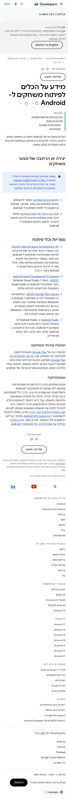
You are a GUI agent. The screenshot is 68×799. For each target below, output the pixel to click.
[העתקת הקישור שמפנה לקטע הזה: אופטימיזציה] (44, 378)
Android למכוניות (56, 605)
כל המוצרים (59, 762)
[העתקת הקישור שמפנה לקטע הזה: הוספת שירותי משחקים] (28, 346)
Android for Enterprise (53, 509)
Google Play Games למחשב (42, 294)
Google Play (36, 58)
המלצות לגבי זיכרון (40, 412)
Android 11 (59, 656)
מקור (62, 519)
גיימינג (62, 549)
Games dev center (52, 14)
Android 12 (59, 650)
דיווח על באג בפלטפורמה (52, 704)
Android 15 (59, 634)
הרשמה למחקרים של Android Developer (44, 720)
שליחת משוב (52, 77)
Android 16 (59, 629)
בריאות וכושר (58, 559)
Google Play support (54, 715)
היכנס (7, 3)
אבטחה (61, 514)
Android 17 (59, 624)
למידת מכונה (58, 554)
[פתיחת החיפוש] (22, 4)
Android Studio (50, 320)
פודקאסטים (59, 535)
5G (63, 575)
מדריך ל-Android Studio (53, 669)
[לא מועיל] (42, 69)
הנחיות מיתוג (40, 774)
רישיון (52, 774)
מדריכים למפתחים (56, 675)
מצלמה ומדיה (58, 565)
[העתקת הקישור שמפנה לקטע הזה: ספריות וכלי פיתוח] (29, 240)
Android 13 (59, 645)
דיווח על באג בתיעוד (55, 710)
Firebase (60, 752)
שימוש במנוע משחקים (46, 200)
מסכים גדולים (58, 589)
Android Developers (55, 58)
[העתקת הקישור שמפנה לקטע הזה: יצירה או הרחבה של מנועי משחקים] (45, 164)
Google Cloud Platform (53, 757)
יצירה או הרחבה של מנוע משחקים (40, 214)
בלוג (63, 530)
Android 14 (59, 640)
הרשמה (19, 782)
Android (61, 503)
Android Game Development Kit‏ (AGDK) (35, 247)
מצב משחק (58, 412)
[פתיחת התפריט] (61, 4)
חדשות (61, 524)
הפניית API (60, 680)
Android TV (59, 610)
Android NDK (58, 690)
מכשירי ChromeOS (55, 600)
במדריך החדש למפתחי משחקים (30, 180)
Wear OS (60, 594)
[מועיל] (47, 69)
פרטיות (61, 570)
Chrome (61, 746)
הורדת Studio (58, 685)
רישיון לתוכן (60, 463)
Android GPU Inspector (37, 416)
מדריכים (57, 62)
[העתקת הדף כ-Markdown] (26, 103)
